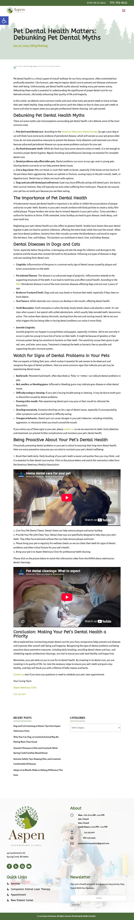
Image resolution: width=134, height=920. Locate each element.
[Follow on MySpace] (15, 866)
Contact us (18, 674)
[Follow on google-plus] (22, 866)
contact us (69, 429)
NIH (18, 284)
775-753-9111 (19, 694)
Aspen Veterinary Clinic (25, 687)
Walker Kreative (89, 916)
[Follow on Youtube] (29, 866)
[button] (4, 20)
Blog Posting (39, 45)
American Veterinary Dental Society (79, 131)
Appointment (18, 894)
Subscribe (76, 905)
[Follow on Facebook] (9, 866)
